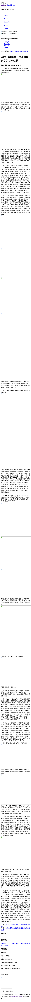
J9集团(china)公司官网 (16, 51)
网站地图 (9, 5)
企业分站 (3, 5)
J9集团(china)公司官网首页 (8, 943)
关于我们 (6, 18)
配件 (21, 996)
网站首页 (6, 15)
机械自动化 (7, 22)
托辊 (11, 996)
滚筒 (14, 996)
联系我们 (6, 28)
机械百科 (6, 25)
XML (14, 5)
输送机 (18, 996)
